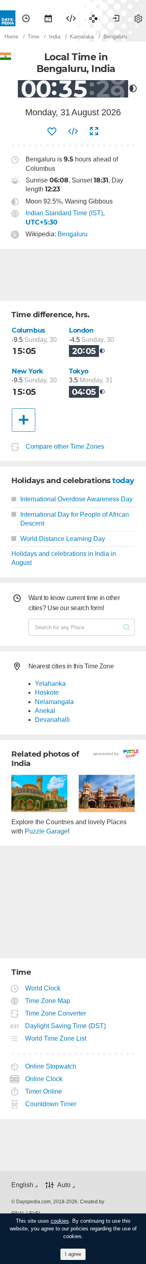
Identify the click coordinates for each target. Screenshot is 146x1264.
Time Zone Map (48, 1000)
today (123, 480)
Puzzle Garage (46, 831)
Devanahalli (52, 719)
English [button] (22, 1184)
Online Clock (44, 1078)
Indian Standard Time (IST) (64, 213)
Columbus (28, 330)
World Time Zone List (56, 1038)
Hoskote (47, 692)
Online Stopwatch (51, 1066)
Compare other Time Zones (65, 446)
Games (93, 18)
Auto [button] (64, 1185)
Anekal (45, 710)
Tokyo (78, 371)
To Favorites (52, 131)
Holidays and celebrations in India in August (63, 558)
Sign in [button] (116, 18)
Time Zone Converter (56, 1013)
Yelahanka (50, 683)
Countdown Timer (51, 1104)
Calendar (48, 18)
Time (26, 18)
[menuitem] (26, 18)
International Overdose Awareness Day (76, 499)
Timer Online (44, 1091)
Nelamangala (54, 701)
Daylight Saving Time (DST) (66, 1025)
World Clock (43, 988)
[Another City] (23, 420)
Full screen (94, 131)
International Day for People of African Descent (74, 519)
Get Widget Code (73, 131)
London (81, 330)
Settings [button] (138, 18)
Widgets (71, 18)
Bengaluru (73, 234)
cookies (60, 1221)
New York (27, 371)
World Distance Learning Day (62, 538)
